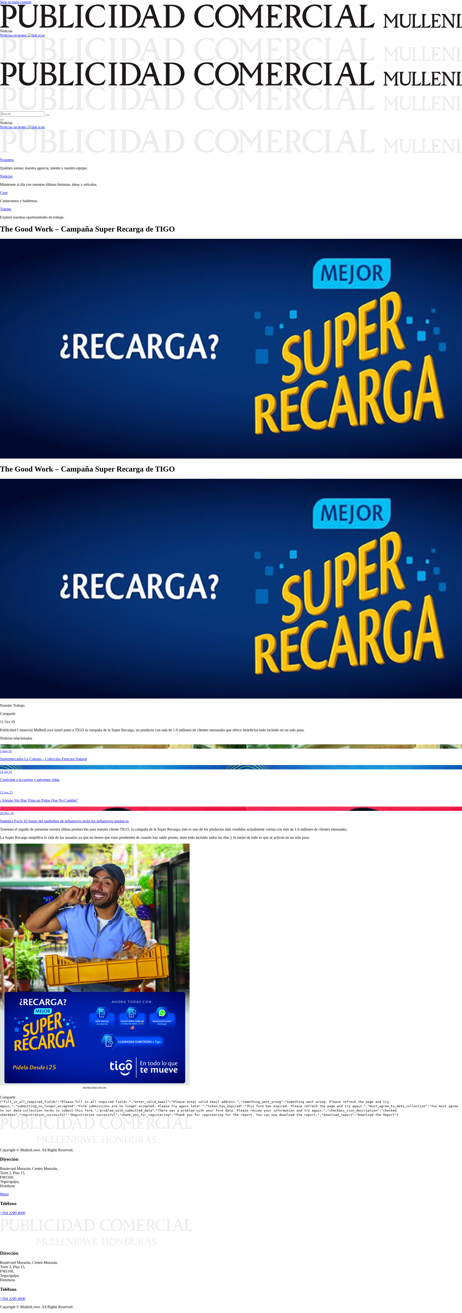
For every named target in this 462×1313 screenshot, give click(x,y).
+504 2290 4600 (12, 1213)
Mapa (4, 1194)
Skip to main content (15, 2)
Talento (5, 209)
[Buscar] (47, 115)
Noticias (6, 176)
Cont (3, 193)
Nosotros (7, 160)
